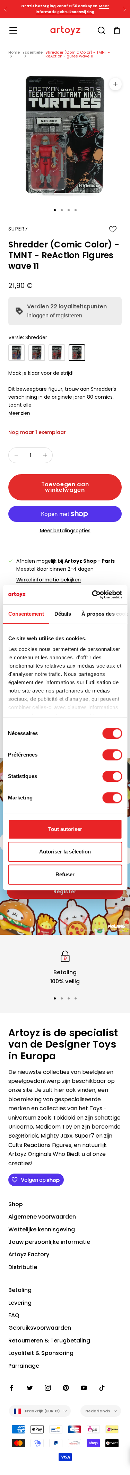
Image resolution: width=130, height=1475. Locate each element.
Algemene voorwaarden (42, 1217)
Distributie (22, 1267)
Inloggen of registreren (54, 315)
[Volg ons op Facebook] (11, 1387)
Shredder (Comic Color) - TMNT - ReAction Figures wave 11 (77, 54)
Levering (20, 1303)
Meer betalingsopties (65, 530)
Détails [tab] (62, 614)
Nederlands (97, 1411)
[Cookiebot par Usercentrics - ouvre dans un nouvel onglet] (92, 594)
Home (14, 52)
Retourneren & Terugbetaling (49, 1341)
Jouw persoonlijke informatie (49, 1242)
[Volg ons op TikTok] (101, 1387)
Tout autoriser (65, 829)
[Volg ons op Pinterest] (65, 1387)
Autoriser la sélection (65, 851)
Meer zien (19, 413)
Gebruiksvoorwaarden (39, 1328)
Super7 (18, 228)
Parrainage (23, 1366)
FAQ (13, 1315)
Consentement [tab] (26, 614)
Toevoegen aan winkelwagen (65, 487)
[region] (65, 967)
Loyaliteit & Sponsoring (40, 1353)
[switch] (112, 754)
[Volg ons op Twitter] (29, 1387)
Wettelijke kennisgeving (41, 1229)
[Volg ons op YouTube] (83, 1387)
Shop (15, 1204)
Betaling (20, 1290)
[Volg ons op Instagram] (47, 1387)
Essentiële (33, 52)
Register (64, 891)
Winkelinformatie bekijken (48, 579)
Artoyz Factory (28, 1254)
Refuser (65, 874)
